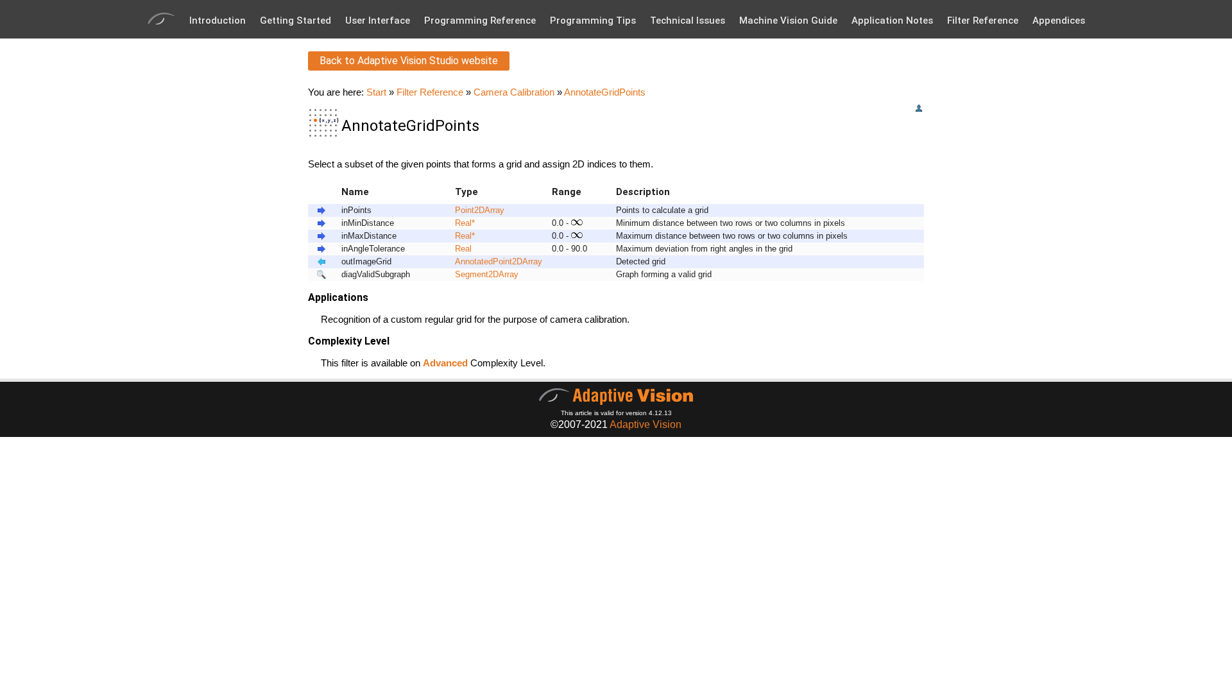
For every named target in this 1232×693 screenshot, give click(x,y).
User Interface (377, 20)
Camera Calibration (514, 92)
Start (376, 92)
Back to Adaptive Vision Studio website (409, 61)
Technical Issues (687, 20)
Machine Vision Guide (788, 20)
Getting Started (295, 20)
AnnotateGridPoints (605, 92)
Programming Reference (480, 20)
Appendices (1058, 20)
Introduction (217, 20)
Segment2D (477, 274)
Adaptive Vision (645, 424)
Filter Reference (982, 20)
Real (463, 223)
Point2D (469, 210)
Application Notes (892, 20)
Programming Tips (593, 20)
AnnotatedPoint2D (488, 261)
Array (494, 210)
